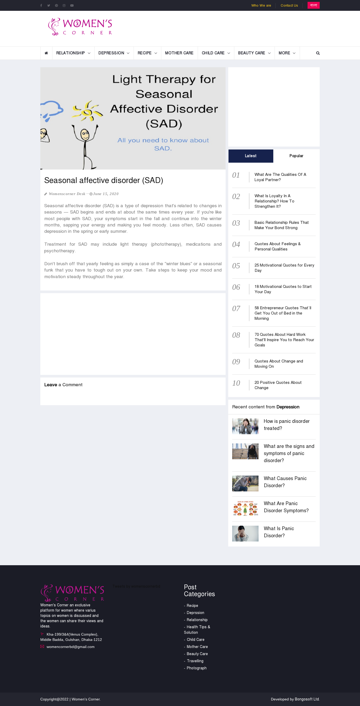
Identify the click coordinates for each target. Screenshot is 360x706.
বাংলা (313, 5)
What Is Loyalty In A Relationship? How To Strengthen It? (274, 201)
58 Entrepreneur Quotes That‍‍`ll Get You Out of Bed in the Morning (283, 313)
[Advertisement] (223, 28)
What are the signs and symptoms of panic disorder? (289, 453)
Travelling (195, 661)
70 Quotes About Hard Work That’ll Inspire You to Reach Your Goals (284, 339)
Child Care (213, 53)
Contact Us (289, 5)
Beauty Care (251, 53)
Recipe (145, 53)
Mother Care (179, 53)
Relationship (70, 53)
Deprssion (195, 613)
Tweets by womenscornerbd (136, 586)
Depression (111, 53)
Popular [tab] (297, 156)
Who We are (261, 5)
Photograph (197, 668)
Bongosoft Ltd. (307, 699)
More (284, 53)
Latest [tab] (251, 156)
